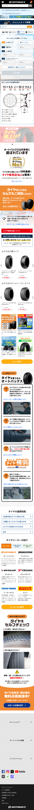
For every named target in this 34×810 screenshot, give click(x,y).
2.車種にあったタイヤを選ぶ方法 (14, 521)
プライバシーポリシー (7, 787)
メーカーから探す (17, 607)
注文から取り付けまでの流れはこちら (15, 484)
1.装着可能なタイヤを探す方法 (13, 516)
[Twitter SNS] (12, 771)
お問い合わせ (5, 803)
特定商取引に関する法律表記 (9, 792)
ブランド (30, 32)
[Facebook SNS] (3, 771)
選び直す (17, 76)
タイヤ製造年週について (11, 231)
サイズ (22, 31)
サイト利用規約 (6, 790)
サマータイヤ (6, 546)
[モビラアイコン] (12, 776)
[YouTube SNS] (20, 771)
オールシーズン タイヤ (27, 546)
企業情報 (4, 798)
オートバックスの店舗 (17, 740)
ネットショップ (15, 722)
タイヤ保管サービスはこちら (12, 427)
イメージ (14, 32)
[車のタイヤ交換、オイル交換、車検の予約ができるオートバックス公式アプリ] (3, 776)
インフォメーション (16, 758)
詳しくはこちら (17, 181)
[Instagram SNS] (7, 771)
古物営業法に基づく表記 (8, 795)
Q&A (4, 532)
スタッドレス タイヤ (17, 546)
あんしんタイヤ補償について (12, 455)
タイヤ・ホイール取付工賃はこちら (18, 224)
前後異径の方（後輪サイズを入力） (19, 67)
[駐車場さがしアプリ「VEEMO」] (7, 776)
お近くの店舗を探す (10, 206)
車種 (6, 32)
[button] (4, 144)
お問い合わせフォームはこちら (18, 240)
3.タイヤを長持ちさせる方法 (13, 527)
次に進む (17, 73)
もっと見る (17, 361)
